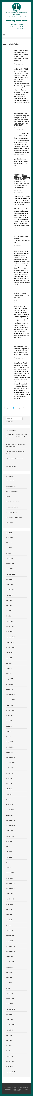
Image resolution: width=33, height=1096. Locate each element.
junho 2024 (9, 663)
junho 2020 (9, 915)
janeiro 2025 (9, 632)
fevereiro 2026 (10, 563)
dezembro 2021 (10, 820)
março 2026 (9, 558)
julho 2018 (9, 1035)
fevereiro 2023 (10, 747)
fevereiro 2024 (10, 684)
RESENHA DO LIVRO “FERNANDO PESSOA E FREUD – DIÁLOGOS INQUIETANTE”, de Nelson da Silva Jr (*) (21, 350)
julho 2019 (9, 972)
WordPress (16, 1090)
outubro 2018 (9, 1019)
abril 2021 (8, 862)
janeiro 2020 (9, 941)
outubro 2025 (9, 584)
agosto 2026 (9, 537)
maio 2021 (9, 857)
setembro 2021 (10, 836)
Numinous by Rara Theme (12, 1089)
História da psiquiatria (12, 491)
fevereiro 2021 (10, 873)
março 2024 (9, 679)
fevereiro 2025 (10, 626)
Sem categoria (10, 523)
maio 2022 (9, 794)
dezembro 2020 (10, 883)
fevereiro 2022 (10, 810)
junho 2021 (9, 852)
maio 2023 (9, 731)
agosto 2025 (9, 595)
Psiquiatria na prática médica (14, 517)
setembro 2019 (10, 962)
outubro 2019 (9, 956)
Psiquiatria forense (11, 512)
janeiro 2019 (9, 1004)
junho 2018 (9, 1040)
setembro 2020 (10, 899)
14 (23, 408)
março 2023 (9, 742)
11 (17, 408)
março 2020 (9, 930)
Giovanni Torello (19, 26)
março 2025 (9, 621)
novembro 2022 (10, 763)
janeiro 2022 (9, 815)
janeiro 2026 (9, 569)
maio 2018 (9, 1046)
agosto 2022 (9, 778)
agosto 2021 (9, 841)
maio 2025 (9, 611)
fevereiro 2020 (10, 936)
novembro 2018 (10, 1014)
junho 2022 (9, 789)
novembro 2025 (10, 579)
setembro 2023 (10, 710)
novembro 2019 (10, 951)
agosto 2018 (9, 1030)
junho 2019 (9, 977)
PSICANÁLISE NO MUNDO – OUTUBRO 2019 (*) (21, 295)
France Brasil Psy (11, 486)
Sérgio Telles (19, 64)
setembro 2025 (10, 590)
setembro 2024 (10, 647)
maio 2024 (9, 668)
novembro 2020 (10, 888)
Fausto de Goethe (11, 466)
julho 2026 (9, 542)
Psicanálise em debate (12, 502)
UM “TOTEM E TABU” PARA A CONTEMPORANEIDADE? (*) (23, 239)
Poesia (8, 496)
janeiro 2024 (9, 689)
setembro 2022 (10, 773)
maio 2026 (9, 548)
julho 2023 (9, 721)
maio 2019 (9, 983)
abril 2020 (8, 925)
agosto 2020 (9, 904)
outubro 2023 (9, 705)
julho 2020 (9, 909)
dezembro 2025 (10, 574)
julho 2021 (9, 846)
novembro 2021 (10, 825)
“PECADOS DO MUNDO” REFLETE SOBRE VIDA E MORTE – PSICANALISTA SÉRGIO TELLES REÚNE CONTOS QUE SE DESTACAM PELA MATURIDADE (22, 180)
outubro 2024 (9, 642)
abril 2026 (8, 553)
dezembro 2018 (10, 1009)
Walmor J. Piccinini (18, 24)
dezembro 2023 (10, 694)
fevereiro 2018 (10, 1061)
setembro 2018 (10, 1025)
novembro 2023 (10, 700)
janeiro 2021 (9, 878)
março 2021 (9, 867)
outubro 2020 (9, 894)
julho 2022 (9, 784)
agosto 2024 (9, 653)
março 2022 (9, 804)
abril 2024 (8, 673)
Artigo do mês (10, 481)
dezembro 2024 (10, 637)
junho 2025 (9, 605)
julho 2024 (9, 658)
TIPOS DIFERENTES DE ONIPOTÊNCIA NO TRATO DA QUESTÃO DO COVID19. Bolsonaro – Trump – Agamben (21, 55)
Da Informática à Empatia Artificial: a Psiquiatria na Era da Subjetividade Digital (16, 437)
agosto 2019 (9, 967)
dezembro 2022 (10, 757)
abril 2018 (8, 1051)
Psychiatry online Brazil (21, 1087)
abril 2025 (8, 616)
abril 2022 (8, 799)
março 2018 (9, 1056)
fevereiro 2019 (10, 998)
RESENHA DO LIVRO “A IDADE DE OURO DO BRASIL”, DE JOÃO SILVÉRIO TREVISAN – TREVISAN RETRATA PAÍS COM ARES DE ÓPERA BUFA (22, 119)
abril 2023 (8, 736)
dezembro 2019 (10, 946)
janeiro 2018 (9, 1067)
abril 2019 (8, 988)
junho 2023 (9, 726)
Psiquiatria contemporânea (13, 507)
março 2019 (9, 993)
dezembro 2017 (10, 1072)
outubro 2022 (9, 768)
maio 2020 (9, 920)
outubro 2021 (9, 831)
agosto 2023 (9, 715)
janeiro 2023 (9, 752)
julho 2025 (9, 600)
